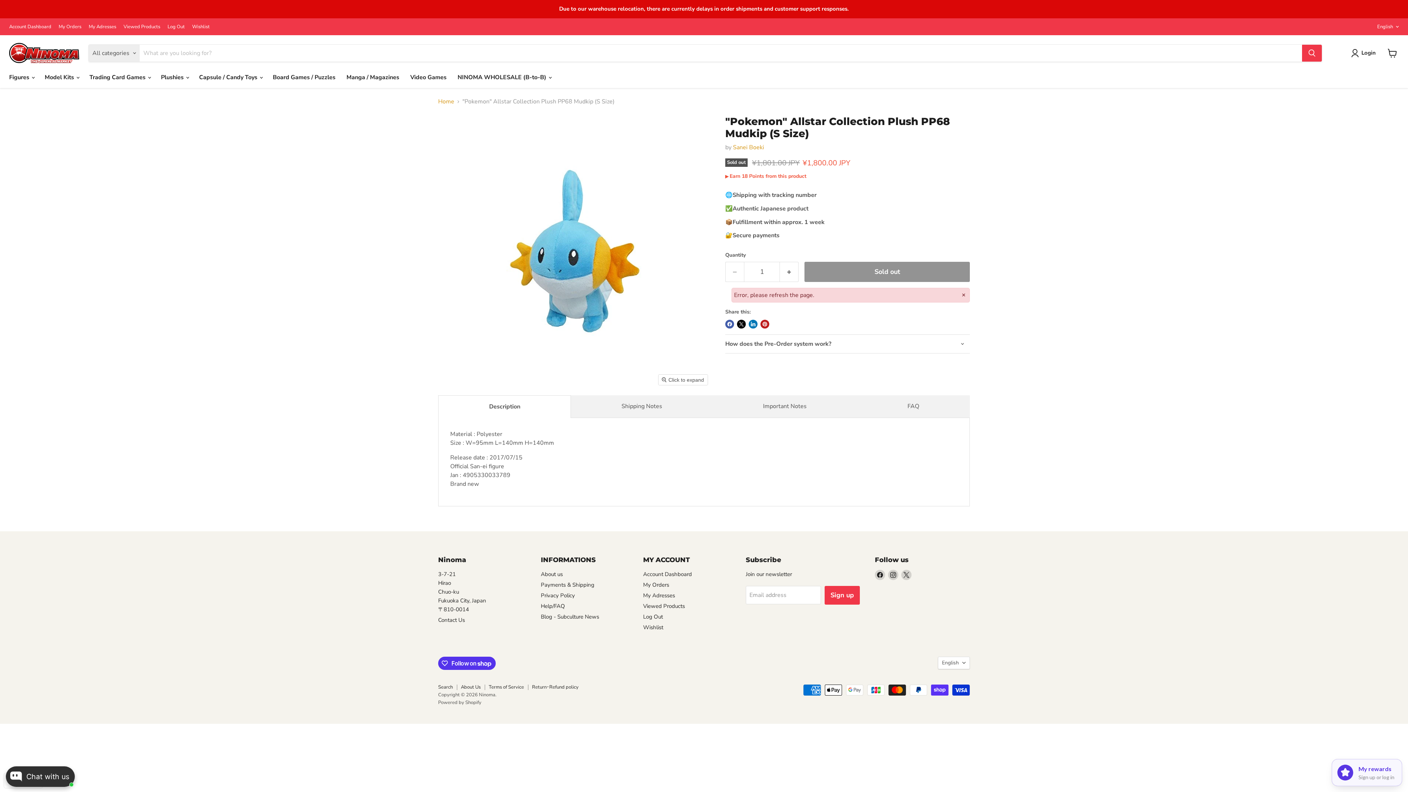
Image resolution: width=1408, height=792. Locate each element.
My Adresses (102, 27)
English (1385, 26)
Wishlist (201, 27)
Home (446, 101)
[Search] (1312, 53)
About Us (471, 687)
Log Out (176, 27)
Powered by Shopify (459, 702)
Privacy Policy (558, 595)
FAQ (913, 406)
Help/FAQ (553, 606)
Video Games (428, 77)
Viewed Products (142, 27)
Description (504, 407)
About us (552, 574)
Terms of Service (506, 687)
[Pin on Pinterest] (764, 324)
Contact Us (451, 620)
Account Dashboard (30, 27)
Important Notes (785, 406)
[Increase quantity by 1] (789, 272)
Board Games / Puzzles (304, 77)
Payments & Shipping (567, 584)
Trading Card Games (118, 77)
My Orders (70, 27)
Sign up (842, 595)
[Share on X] (741, 324)
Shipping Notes (642, 406)
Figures (20, 77)
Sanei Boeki (748, 147)
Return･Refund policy (555, 687)
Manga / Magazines (372, 77)
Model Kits (60, 77)
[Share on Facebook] (729, 324)
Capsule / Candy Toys (229, 77)
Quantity (735, 255)
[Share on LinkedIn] (753, 324)
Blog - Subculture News (570, 616)
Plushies (173, 77)
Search (445, 687)
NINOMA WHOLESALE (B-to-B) (503, 77)
